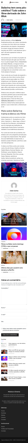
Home (3, 411)
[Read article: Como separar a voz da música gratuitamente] (4, 345)
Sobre (3, 426)
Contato (3, 419)
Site (2, 321)
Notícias (3, 413)
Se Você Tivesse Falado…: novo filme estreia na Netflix (17, 377)
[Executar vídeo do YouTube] (14, 170)
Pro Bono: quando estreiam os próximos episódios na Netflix (17, 371)
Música (3, 415)
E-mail (3, 314)
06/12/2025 (12, 272)
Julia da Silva (7, 223)
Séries (3, 265)
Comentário (5, 288)
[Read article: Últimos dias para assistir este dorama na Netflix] (14, 257)
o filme (16, 40)
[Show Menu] (2, 2)
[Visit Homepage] (14, 2)
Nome (3, 307)
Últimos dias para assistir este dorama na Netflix (17, 364)
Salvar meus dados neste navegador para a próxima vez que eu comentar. (14, 329)
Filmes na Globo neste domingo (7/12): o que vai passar (17, 357)
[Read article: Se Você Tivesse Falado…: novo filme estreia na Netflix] (4, 378)
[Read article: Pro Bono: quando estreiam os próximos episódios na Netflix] (4, 372)
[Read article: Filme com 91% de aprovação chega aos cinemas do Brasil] (4, 351)
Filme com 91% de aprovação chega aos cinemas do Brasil (17, 350)
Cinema (5, 216)
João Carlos (10, 20)
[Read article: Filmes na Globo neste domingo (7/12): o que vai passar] (14, 233)
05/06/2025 (18, 20)
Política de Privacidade (7, 428)
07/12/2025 (13, 223)
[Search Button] (26, 2)
